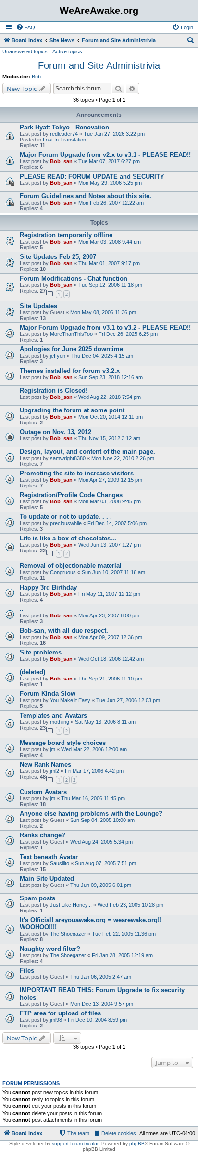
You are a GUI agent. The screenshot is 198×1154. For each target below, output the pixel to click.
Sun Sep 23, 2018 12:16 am (110, 377)
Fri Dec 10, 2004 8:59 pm (97, 1020)
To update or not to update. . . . (66, 516)
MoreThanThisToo (71, 334)
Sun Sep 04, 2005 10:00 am (102, 820)
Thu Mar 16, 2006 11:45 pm (93, 798)
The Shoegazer (68, 933)
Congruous (63, 572)
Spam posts (37, 898)
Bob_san (61, 161)
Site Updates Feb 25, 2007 (58, 256)
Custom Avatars (43, 791)
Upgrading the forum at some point (72, 410)
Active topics (67, 51)
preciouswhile (66, 523)
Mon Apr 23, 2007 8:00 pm (108, 615)
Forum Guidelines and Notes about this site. (85, 196)
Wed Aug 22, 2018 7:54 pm (109, 397)
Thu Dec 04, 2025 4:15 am (102, 356)
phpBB (137, 1143)
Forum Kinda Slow (47, 693)
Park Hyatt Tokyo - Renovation (64, 127)
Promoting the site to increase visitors (77, 473)
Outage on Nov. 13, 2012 (55, 432)
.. (22, 609)
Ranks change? (42, 835)
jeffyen (57, 356)
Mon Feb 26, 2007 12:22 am (111, 202)
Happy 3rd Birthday (48, 587)
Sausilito (59, 863)
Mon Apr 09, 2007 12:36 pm (110, 637)
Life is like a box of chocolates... (68, 538)
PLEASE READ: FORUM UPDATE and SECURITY (92, 176)
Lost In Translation (64, 139)
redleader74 (64, 134)
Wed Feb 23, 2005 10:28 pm (130, 905)
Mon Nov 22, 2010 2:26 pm (122, 458)
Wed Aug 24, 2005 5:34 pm (101, 842)
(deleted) (32, 672)
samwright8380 (68, 458)
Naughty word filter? (50, 948)
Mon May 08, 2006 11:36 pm (103, 312)
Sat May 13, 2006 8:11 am (105, 722)
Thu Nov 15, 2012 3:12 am (109, 438)
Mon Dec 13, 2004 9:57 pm (101, 1004)
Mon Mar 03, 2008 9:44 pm (109, 241)
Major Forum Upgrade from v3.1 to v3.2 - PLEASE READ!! (105, 327)
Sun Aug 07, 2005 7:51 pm (105, 863)
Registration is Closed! (53, 390)
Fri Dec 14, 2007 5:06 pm (117, 523)
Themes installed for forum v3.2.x (70, 370)
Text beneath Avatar (49, 856)
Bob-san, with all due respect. (64, 630)
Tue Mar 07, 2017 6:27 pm (109, 161)
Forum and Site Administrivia (99, 65)
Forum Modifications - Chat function (73, 278)
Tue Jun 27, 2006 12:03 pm (128, 700)
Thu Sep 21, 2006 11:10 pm (110, 678)
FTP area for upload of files (60, 1013)
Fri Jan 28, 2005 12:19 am (122, 955)
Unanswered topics (25, 51)
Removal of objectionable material (71, 565)
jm (52, 749)
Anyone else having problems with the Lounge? (91, 813)
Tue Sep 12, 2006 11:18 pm (110, 285)
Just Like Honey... (71, 905)
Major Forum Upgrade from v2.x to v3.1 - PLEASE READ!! (105, 154)
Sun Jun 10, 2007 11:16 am (113, 572)
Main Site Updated (47, 878)
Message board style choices (63, 742)
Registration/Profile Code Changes (71, 495)
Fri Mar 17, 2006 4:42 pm (94, 771)
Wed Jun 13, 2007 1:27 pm (109, 545)
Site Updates (38, 305)
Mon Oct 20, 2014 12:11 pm (110, 417)
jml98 (56, 1020)
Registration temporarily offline (66, 235)
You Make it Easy (70, 700)
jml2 (54, 771)
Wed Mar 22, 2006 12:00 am (94, 749)
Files (27, 970)
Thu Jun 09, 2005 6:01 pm (100, 885)
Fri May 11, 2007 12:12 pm (109, 594)
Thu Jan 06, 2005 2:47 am (100, 977)
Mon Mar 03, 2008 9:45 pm (109, 501)
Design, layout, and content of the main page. (87, 451)
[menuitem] (25, 27)
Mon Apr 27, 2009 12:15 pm (110, 480)
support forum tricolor (75, 1143)
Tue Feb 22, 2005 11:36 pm (124, 933)
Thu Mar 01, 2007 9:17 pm (109, 263)
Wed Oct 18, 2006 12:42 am (111, 659)
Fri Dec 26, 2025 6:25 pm (128, 334)
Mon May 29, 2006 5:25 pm (110, 183)
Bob (36, 76)
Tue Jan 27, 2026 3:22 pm (114, 134)
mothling (59, 722)
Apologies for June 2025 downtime (71, 349)
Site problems (41, 652)
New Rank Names (45, 764)
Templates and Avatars (53, 715)
